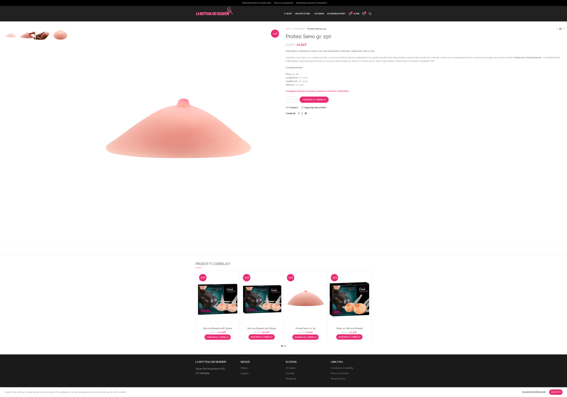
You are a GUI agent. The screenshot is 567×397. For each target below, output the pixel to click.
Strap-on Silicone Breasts (349, 328)
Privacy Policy (338, 378)
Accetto (556, 392)
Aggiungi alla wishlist (315, 107)
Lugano (245, 373)
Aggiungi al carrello (314, 99)
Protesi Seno (299, 29)
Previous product (557, 28)
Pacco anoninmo (340, 373)
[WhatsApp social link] (302, 113)
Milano (244, 368)
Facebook (291, 378)
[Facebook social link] (298, 113)
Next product (563, 28)
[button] (218, 337)
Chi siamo (291, 368)
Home (288, 29)
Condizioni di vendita (342, 368)
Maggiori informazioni (534, 392)
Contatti (290, 373)
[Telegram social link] (306, 113)
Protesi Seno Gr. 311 (306, 328)
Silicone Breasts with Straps (217, 328)
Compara (293, 107)
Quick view (235, 284)
